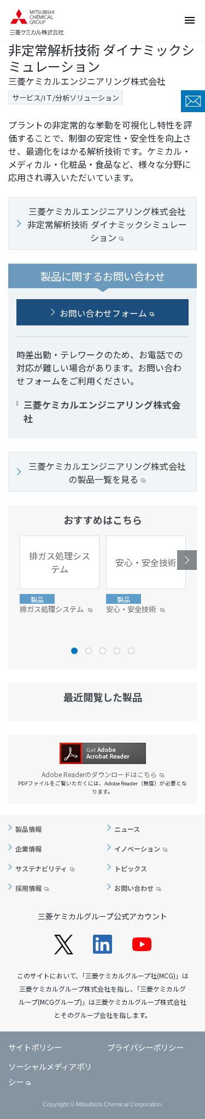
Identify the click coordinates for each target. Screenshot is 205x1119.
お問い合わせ (193, 101)
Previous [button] (18, 560)
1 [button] (74, 651)
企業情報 (28, 848)
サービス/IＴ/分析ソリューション (65, 97)
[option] (59, 575)
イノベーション (137, 848)
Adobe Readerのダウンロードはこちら (99, 774)
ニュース (127, 829)
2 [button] (88, 651)
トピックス (130, 868)
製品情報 (28, 829)
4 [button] (117, 651)
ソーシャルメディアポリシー (50, 1074)
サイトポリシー (35, 1047)
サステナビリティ (41, 868)
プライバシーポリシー (145, 1047)
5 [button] (131, 651)
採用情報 (28, 888)
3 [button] (102, 651)
